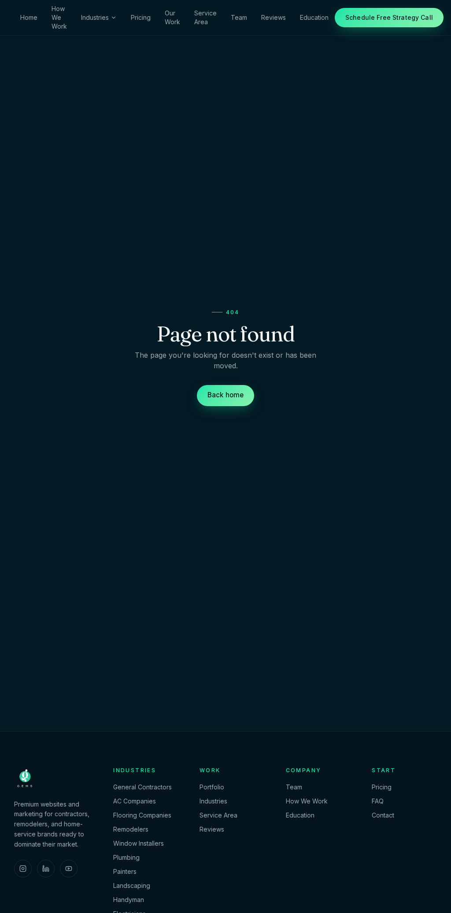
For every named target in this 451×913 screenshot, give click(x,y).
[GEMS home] (24, 777)
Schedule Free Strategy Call (389, 17)
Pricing (141, 17)
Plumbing (126, 857)
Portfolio (212, 787)
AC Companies (134, 801)
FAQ (378, 801)
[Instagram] (23, 868)
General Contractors (142, 787)
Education (314, 17)
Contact (383, 815)
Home (28, 17)
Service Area (205, 17)
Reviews (273, 17)
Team (239, 17)
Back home (225, 395)
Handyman (128, 899)
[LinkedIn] (46, 868)
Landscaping (131, 885)
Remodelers (130, 829)
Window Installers (138, 843)
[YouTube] (69, 868)
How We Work (59, 17)
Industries (95, 17)
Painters (125, 871)
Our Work (172, 17)
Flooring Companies (142, 815)
